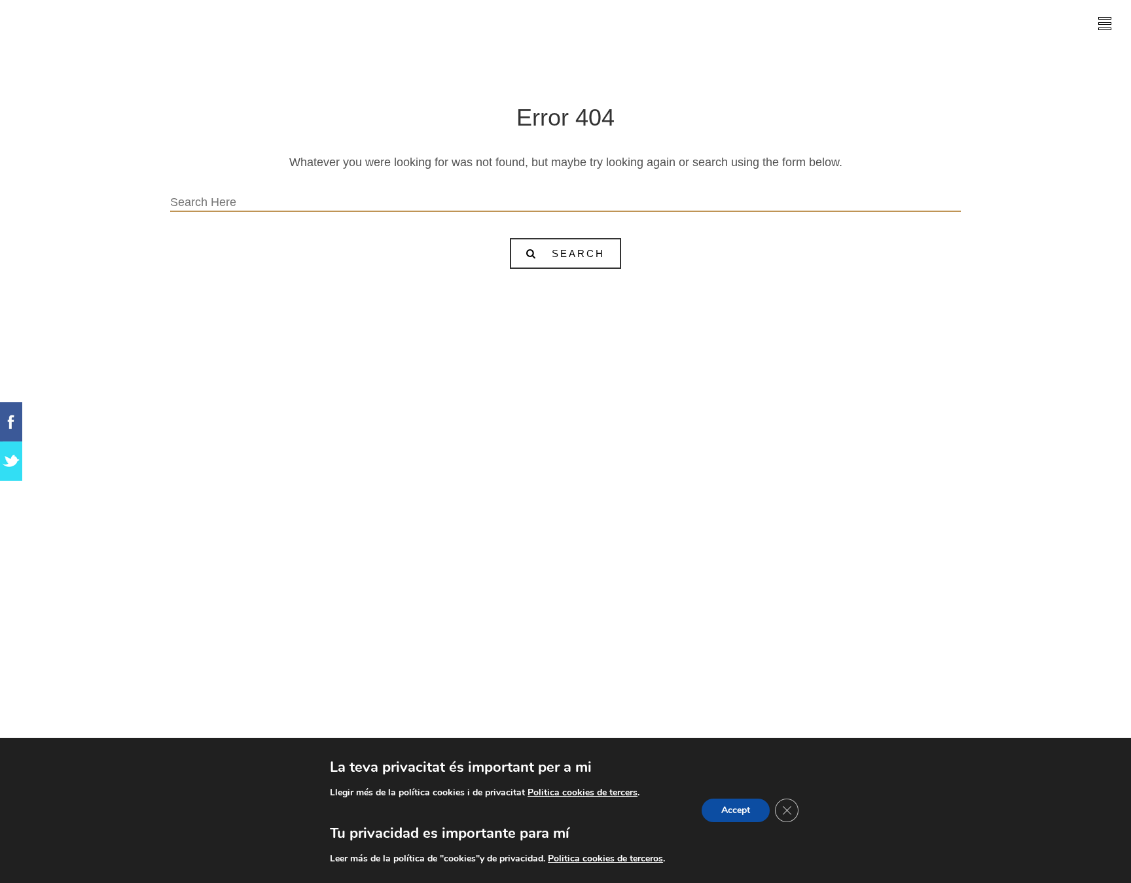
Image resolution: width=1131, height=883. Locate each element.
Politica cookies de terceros (605, 858)
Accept (735, 810)
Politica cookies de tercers (582, 792)
